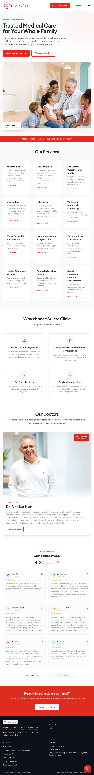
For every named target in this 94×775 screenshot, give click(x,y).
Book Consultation (59, 5)
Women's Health (9, 758)
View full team (15, 529)
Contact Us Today (47, 707)
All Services (7, 747)
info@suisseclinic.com (57, 749)
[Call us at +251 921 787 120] (87, 768)
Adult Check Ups (9, 754)
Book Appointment (10, 765)
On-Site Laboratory (10, 761)
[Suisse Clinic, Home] (17, 5)
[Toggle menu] (89, 5)
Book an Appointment (16, 53)
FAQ (50, 728)
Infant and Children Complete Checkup (17, 750)
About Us (52, 724)
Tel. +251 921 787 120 (57, 746)
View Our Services (43, 53)
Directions (78, 5)
